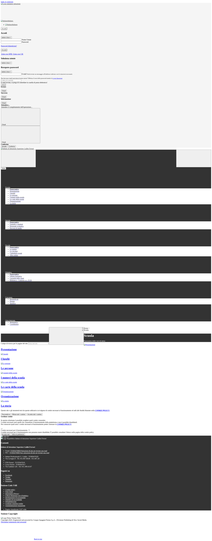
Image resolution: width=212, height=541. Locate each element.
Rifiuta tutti (18, 414)
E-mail (24, 74)
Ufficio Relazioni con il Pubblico (16, 496)
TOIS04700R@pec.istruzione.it (29, 453)
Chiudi (4, 91)
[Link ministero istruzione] (10, 4)
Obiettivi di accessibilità (13, 500)
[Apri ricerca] (193, 158)
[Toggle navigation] (18, 158)
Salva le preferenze (18, 434)
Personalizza (6, 414)
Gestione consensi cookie (14, 504)
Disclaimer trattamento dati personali (13, 522)
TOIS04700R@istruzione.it (28, 451)
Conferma (12, 146)
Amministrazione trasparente (15, 506)
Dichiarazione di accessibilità (15, 498)
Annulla (4, 146)
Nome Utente (26, 40)
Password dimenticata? (9, 46)
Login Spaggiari (57, 78)
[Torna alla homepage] (106, 149)
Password (25, 42)
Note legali (9, 492)
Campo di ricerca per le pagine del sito (14, 343)
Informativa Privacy (12, 494)
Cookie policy (10, 490)
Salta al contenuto (7, 2)
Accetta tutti (35, 414)
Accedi (4, 28)
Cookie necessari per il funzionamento (14, 430)
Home (86, 328)
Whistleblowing (10, 502)
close (3, 168)
